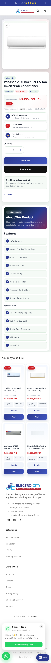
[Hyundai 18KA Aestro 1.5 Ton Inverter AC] (37, 433)
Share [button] (9, 194)
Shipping (21, 109)
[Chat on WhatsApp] (6, 656)
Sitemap (9, 606)
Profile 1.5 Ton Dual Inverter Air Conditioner (12, 389)
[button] (6, 11)
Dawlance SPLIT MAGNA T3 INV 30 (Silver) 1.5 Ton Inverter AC (11, 447)
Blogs (8, 587)
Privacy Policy (12, 593)
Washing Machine (13, 556)
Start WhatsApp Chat (24, 645)
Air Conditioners (13, 537)
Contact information (26, 657)
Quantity (8, 143)
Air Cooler (10, 544)
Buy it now (25, 169)
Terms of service (26, 653)
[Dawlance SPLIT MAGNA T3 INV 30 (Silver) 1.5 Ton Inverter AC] (13, 433)
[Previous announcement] (5, 3)
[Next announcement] (46, 3)
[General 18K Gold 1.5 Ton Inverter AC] (37, 375)
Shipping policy (40, 653)
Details (14, 410)
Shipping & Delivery (14, 600)
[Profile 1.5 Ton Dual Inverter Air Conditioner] (13, 375)
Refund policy (12, 653)
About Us (10, 574)
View (14, 417)
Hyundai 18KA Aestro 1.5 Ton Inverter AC (36, 447)
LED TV (9, 550)
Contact (9, 580)
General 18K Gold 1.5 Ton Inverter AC (36, 389)
